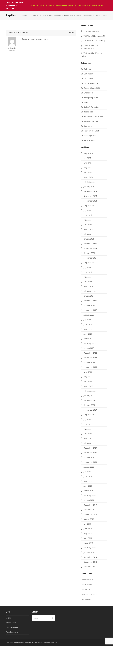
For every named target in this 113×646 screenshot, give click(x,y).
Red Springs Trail (91, 97)
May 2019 (87, 533)
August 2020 (89, 467)
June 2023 (88, 324)
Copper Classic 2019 (92, 83)
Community (88, 74)
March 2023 (88, 338)
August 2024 (89, 262)
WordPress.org (12, 632)
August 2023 (89, 315)
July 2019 (87, 524)
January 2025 (89, 239)
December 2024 (90, 243)
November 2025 (90, 196)
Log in (8, 618)
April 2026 (88, 172)
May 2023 (87, 329)
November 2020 (90, 452)
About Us (86, 589)
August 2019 (89, 519)
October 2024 (89, 253)
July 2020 (87, 471)
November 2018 (90, 562)
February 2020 (89, 495)
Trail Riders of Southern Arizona (14, 5)
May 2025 (87, 220)
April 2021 (88, 433)
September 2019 (90, 514)
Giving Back (88, 93)
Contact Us (86, 599)
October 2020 (89, 457)
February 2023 (89, 343)
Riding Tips (88, 112)
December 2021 (90, 400)
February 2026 (89, 182)
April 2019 (88, 538)
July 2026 (87, 158)
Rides (86, 102)
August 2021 (89, 414)
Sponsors (88, 126)
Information (87, 584)
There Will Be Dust (91, 131)
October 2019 (89, 509)
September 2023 (90, 310)
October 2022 (89, 362)
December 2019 (90, 505)
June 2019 (88, 528)
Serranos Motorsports (93, 121)
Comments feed (12, 627)
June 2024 (88, 272)
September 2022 (90, 367)
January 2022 (89, 395)
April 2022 (88, 381)
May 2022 (87, 376)
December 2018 (90, 557)
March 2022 (88, 386)
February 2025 (89, 234)
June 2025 (88, 215)
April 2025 (88, 224)
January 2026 (89, 186)
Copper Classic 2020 (92, 88)
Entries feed (11, 622)
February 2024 (89, 291)
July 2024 (87, 267)
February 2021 (89, 443)
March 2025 (88, 229)
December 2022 (90, 353)
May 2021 (87, 429)
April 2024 (88, 281)
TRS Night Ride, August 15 (94, 36)
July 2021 (87, 419)
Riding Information (92, 107)
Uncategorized (90, 135)
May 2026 (87, 167)
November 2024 (90, 248)
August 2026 (89, 153)
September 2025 (90, 201)
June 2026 (88, 163)
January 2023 (89, 348)
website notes (89, 140)
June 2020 (88, 476)
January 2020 (89, 500)
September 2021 (90, 410)
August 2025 (89, 205)
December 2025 (90, 191)
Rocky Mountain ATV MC (94, 116)
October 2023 (89, 305)
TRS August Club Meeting (94, 41)
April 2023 (88, 334)
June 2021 (88, 424)
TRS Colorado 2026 (91, 31)
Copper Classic (90, 78)
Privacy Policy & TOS (90, 594)
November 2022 (90, 357)
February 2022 (89, 391)
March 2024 (88, 286)
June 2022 (88, 372)
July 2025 (87, 210)
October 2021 (89, 405)
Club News (88, 69)
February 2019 (89, 547)
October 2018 (89, 566)
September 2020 (90, 462)
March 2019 (88, 543)
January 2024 (89, 296)
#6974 (71, 32)
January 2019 (89, 552)
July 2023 (87, 319)
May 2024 (87, 277)
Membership (87, 579)
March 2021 (88, 438)
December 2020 (90, 448)
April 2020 (88, 486)
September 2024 (90, 258)
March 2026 (88, 177)
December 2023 (90, 300)
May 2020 (87, 481)
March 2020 (88, 490)
